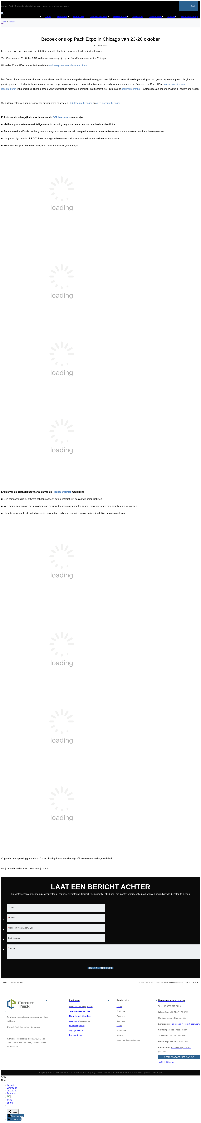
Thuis (48, 16)
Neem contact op (189, 16)
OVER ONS (78, 16)
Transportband (76, 1035)
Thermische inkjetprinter (80, 1016)
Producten (62, 16)
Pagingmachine (76, 1030)
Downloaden (155, 16)
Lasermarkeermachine (79, 1011)
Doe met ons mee (98, 16)
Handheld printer (76, 1025)
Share (14, 1112)
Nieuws (171, 16)
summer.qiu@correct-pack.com (185, 1024)
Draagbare (74, 1021)
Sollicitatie (137, 16)
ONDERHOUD (120, 16)
